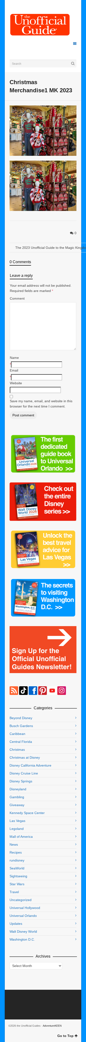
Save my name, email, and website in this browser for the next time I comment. (41, 403)
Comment (17, 298)
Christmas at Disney (25, 757)
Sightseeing (18, 876)
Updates (16, 924)
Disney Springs (21, 781)
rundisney (17, 860)
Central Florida (21, 742)
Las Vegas (17, 821)
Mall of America (21, 836)
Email (14, 370)
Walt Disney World (23, 931)
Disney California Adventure (30, 765)
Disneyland (18, 789)
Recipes (16, 852)
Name (14, 358)
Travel (14, 892)
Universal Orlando (23, 916)
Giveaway (17, 805)
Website (16, 383)
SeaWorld (17, 868)
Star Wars (17, 884)
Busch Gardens (21, 726)
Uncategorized (21, 900)
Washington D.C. (22, 939)
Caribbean (17, 734)
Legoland (17, 829)
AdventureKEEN (52, 1025)
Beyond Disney (21, 718)
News (14, 844)
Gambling (17, 797)
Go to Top (65, 1036)
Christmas (17, 749)
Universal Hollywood (25, 908)
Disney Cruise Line (24, 773)
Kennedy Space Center (27, 813)
